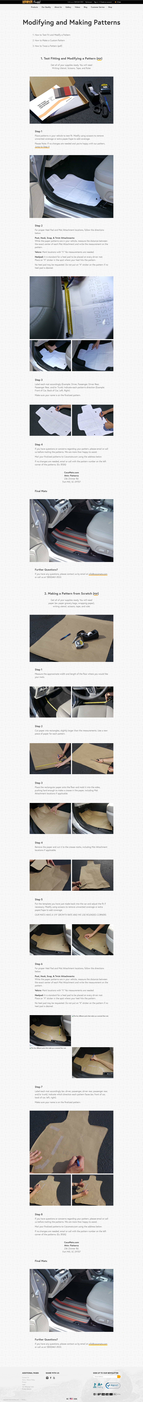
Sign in (96, 2)
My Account (88, 2)
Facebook (50, 1377)
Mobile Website (26, 1389)
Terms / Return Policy (28, 1380)
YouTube (53, 1377)
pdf (99, 58)
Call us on (75, 2)
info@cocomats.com (98, 574)
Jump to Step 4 (42, 146)
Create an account (106, 2)
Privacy (24, 1382)
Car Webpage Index (28, 1387)
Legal (23, 1384)
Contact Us (25, 1377)
